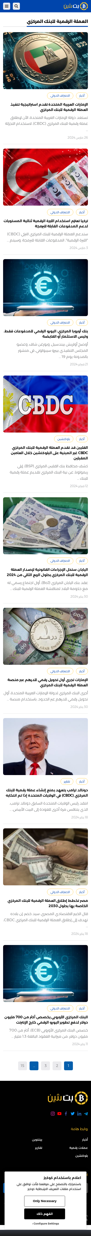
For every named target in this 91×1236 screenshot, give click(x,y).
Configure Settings (46, 1223)
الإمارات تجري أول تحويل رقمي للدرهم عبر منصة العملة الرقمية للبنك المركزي (48, 682)
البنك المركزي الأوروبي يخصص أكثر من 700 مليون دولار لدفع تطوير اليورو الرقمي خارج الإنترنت (46, 1019)
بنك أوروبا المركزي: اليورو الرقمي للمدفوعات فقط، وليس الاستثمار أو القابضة (46, 334)
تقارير (67, 781)
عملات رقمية (78, 1148)
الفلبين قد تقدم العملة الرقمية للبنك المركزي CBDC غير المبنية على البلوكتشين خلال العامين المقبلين (49, 453)
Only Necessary (45, 1201)
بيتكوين (37, 1140)
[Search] (16, 6)
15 (22, 1066)
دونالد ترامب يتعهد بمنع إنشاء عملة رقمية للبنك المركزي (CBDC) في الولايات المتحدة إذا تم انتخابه (47, 793)
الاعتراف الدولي (60, 96)
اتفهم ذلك (45, 1214)
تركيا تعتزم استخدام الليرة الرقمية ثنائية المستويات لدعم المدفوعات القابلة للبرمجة (46, 223)
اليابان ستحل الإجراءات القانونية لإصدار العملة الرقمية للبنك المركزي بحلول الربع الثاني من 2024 (47, 572)
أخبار (82, 96)
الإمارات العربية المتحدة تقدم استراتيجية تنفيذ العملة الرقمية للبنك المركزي (49, 107)
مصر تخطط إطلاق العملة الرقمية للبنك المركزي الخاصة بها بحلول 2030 (48, 903)
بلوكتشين (63, 439)
